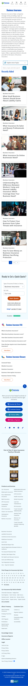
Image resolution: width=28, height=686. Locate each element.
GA (2, 575)
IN (12, 575)
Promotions (4, 621)
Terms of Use (5, 645)
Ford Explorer (5, 595)
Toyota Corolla (21, 599)
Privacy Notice (5, 650)
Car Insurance (5, 489)
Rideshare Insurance (7, 539)
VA (13, 582)
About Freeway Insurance (5, 610)
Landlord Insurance (7, 534)
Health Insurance (18, 496)
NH (2, 580)
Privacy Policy (5, 648)
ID (8, 575)
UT (11, 582)
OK (17, 580)
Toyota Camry (13, 599)
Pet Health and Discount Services (10, 557)
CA (11, 573)
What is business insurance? (10, 331)
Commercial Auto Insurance (9, 536)
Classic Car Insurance (7, 511)
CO (14, 573)
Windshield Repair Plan (8, 544)
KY (16, 575)
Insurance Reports (7, 636)
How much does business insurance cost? (14, 341)
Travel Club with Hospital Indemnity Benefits (19, 524)
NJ (4, 580)
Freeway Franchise (6, 614)
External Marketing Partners (9, 658)
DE (21, 573)
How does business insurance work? (12, 337)
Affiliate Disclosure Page (17, 677)
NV (9, 580)
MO (10, 578)
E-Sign (3, 656)
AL (4, 573)
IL (10, 575)
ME (2, 578)
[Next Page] (17, 262)
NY (12, 580)
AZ (9, 573)
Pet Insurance (17, 506)
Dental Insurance (18, 499)
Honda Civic (13, 597)
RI (24, 580)
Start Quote (14, 298)
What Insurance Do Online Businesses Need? (14, 156)
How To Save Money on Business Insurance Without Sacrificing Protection (12, 254)
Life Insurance (17, 494)
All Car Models (5, 601)
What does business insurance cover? (13, 334)
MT (15, 578)
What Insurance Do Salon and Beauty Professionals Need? (13, 128)
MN (7, 578)
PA (22, 580)
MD (24, 575)
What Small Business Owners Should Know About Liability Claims (12, 98)
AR (6, 573)
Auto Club (4, 542)
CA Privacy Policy (6, 653)
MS (13, 578)
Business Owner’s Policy (9, 376)
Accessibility (17, 621)
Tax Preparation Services (8, 562)
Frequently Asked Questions (18, 618)
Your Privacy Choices (7, 661)
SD (4, 582)
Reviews (16, 615)
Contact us (17, 609)
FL (23, 573)
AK (2, 573)
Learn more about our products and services (14, 304)
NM (7, 580)
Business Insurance (11, 93)
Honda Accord (5, 597)
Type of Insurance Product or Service (13, 283)
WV (23, 582)
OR (19, 580)
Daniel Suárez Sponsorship (5, 625)
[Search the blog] (24, 68)
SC (2, 582)
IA (6, 575)
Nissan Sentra (5, 599)
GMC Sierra (20, 595)
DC (18, 573)
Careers (4, 616)
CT (16, 573)
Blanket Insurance (7, 366)
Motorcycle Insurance (7, 492)
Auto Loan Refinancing (7, 559)
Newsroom (4, 628)
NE (23, 578)
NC (18, 578)
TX (9, 582)
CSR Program (5, 619)
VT (16, 582)
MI (4, 578)
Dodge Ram (16, 592)
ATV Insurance (5, 502)
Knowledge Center (7, 633)
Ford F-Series (12, 595)
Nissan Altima (20, 597)
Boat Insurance (5, 499)
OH (14, 580)
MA (21, 575)
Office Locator (6, 639)
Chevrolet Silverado (7, 592)
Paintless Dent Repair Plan (8, 554)
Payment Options (18, 612)
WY (2, 584)
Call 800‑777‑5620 (16, 309)
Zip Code (6, 290)
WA (18, 582)
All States (6, 584)
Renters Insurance (6, 518)
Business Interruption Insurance (11, 372)
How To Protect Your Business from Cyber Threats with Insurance (12, 223)
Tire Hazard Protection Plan (9, 552)
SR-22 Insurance (6, 509)
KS (14, 575)
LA (19, 575)
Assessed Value (6, 363)
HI (4, 575)
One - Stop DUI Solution (8, 565)
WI (20, 582)
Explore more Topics (13, 63)
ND (20, 578)
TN (7, 582)
